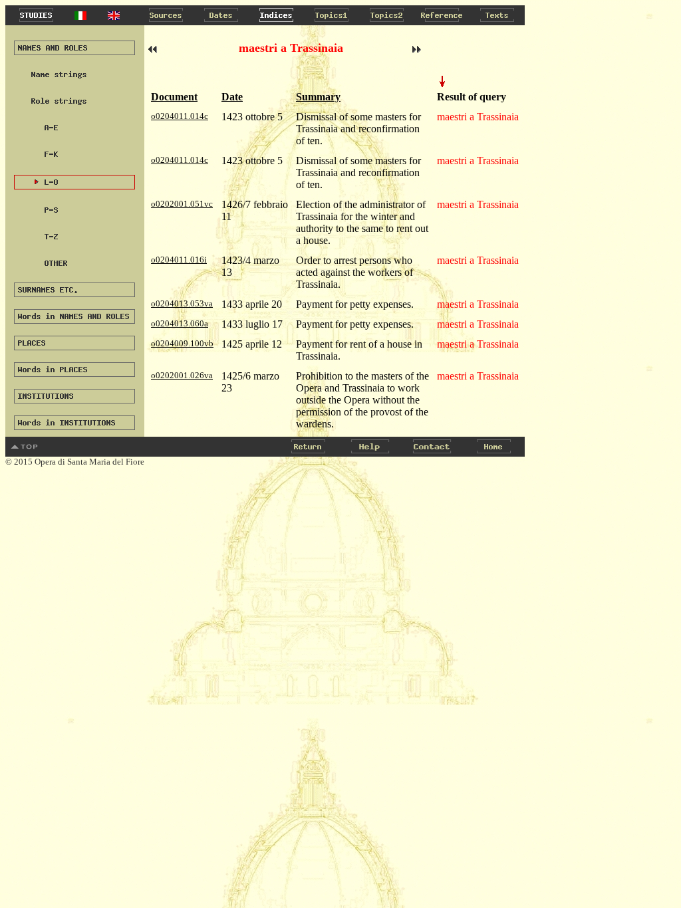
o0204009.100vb (182, 343)
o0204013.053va (182, 303)
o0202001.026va (182, 375)
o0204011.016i (179, 260)
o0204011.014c (179, 116)
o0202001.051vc (182, 204)
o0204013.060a (179, 323)
